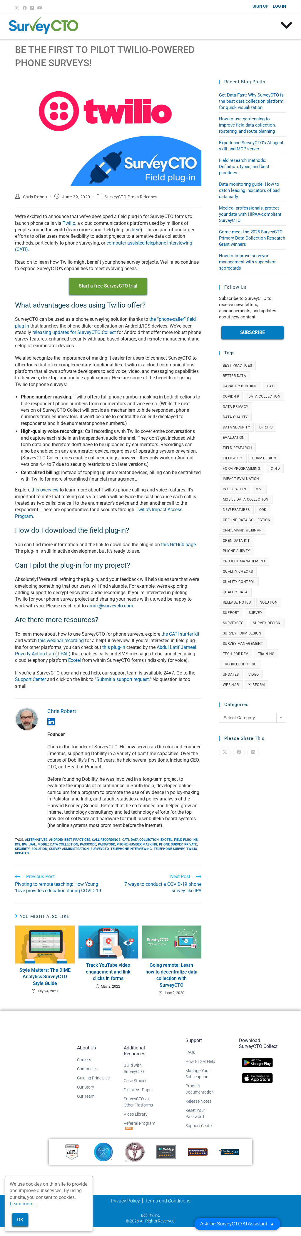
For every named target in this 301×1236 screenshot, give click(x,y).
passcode (88, 844)
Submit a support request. (123, 679)
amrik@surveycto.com (110, 606)
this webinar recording (61, 640)
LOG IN (279, 6)
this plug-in (113, 647)
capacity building (240, 386)
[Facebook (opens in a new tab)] (25, 8)
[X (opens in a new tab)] (18, 8)
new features (236, 510)
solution (39, 849)
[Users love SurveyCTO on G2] (71, 1151)
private (190, 844)
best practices (77, 840)
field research (237, 448)
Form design (264, 458)
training (266, 654)
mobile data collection (58, 844)
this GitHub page (178, 544)
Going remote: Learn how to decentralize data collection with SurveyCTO (172, 975)
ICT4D (275, 468)
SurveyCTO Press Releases (131, 197)
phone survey (171, 844)
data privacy (235, 407)
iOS (17, 844)
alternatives (36, 840)
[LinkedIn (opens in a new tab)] (32, 8)
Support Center (30, 679)
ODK (263, 510)
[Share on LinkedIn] (253, 752)
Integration (234, 489)
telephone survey (169, 849)
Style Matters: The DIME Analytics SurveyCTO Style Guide (45, 976)
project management (244, 561)
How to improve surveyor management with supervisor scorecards (247, 262)
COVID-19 (231, 396)
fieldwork (233, 458)
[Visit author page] (27, 719)
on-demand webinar (242, 530)
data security (236, 427)
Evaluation (234, 438)
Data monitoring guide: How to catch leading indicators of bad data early (249, 190)
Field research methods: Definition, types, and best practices (244, 166)
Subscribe (252, 332)
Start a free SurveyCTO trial (108, 286)
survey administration (69, 849)
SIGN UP (260, 6)
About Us (86, 1048)
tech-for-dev (235, 654)
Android (56, 840)
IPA (24, 844)
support (231, 613)
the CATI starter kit (180, 634)
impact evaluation (241, 479)
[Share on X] (225, 752)
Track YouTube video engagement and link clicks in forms (108, 971)
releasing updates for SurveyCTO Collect (74, 332)
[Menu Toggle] (286, 25)
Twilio (69, 223)
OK (20, 1219)
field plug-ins (186, 840)
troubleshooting (240, 664)
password (106, 844)
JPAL (32, 844)
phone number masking (137, 844)
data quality (235, 417)
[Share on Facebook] (239, 752)
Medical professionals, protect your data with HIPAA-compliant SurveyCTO (250, 214)
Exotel (74, 660)
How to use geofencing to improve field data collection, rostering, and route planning (247, 125)
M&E (259, 489)
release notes (237, 602)
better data (234, 376)
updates (22, 853)
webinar (231, 685)
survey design (266, 623)
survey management (243, 644)
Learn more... (23, 1204)
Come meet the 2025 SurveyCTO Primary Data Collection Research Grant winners (252, 238)
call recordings (106, 840)
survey (255, 613)
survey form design (242, 633)
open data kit (236, 541)
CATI (125, 840)
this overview (45, 490)
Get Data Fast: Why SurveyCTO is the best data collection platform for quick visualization (251, 101)
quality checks (238, 571)
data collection (145, 840)
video (253, 674)
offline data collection (246, 520)
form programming (241, 468)
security (22, 849)
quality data (235, 592)
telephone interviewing (131, 849)
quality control (239, 582)
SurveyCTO (100, 849)
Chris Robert (35, 197)
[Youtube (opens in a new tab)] (40, 8)
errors (265, 427)
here (136, 229)
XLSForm (256, 685)
